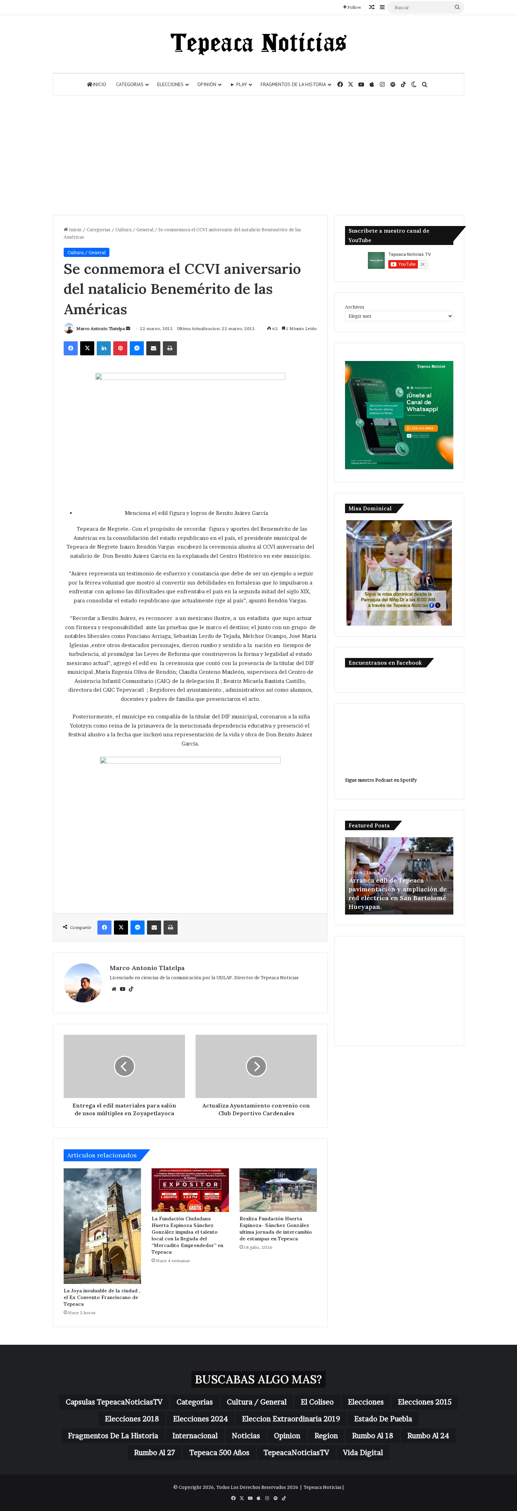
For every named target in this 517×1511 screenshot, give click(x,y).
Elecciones (170, 84)
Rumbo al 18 (372, 1436)
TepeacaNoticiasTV (296, 1452)
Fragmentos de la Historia (293, 84)
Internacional (195, 1436)
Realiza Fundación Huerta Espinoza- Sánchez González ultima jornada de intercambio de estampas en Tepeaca (276, 1228)
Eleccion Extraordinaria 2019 (291, 1419)
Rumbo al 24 (428, 1436)
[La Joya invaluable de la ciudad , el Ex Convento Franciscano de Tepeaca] (102, 1226)
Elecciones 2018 (132, 1419)
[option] (399, 876)
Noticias (246, 1436)
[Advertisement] (258, 155)
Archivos (354, 307)
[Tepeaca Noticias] (258, 44)
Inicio (99, 84)
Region (326, 1436)
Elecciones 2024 (200, 1419)
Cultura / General (134, 229)
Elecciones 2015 (425, 1402)
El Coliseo (317, 1402)
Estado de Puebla (383, 1419)
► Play (238, 84)
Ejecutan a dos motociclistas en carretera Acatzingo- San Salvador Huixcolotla (398, 898)
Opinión (206, 84)
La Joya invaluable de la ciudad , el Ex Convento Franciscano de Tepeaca (102, 1297)
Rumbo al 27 (154, 1452)
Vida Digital (363, 1452)
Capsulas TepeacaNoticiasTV (114, 1402)
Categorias (129, 84)
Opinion (287, 1436)
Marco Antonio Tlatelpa (100, 328)
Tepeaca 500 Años (219, 1452)
